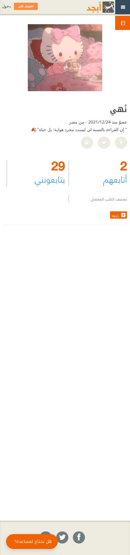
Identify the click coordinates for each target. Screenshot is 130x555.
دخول (6, 6)
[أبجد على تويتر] (62, 537)
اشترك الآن (26, 6)
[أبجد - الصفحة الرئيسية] (93, 7)
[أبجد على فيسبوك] (78, 537)
